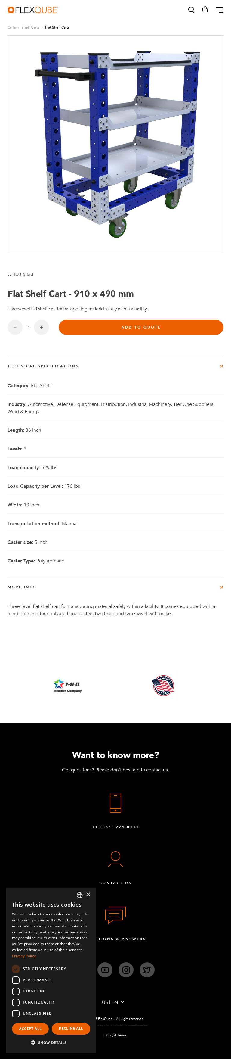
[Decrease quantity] (15, 327)
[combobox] (80, 895)
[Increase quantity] (41, 327)
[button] (191, 10)
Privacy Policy (24, 955)
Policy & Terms (115, 1035)
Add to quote (141, 327)
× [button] (88, 894)
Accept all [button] (30, 1028)
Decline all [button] (71, 1028)
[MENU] (217, 10)
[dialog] (51, 970)
